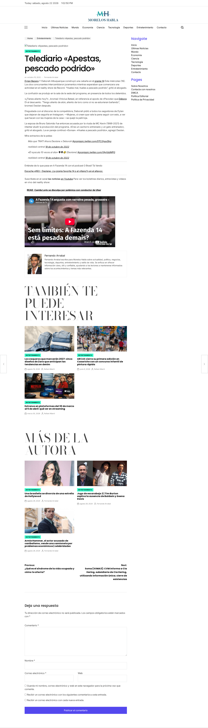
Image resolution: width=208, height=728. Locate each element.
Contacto (162, 27)
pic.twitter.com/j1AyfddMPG (100, 152)
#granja (76, 141)
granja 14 (99, 81)
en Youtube (67, 178)
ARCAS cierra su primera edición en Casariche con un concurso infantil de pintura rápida (100, 361)
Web (80, 673)
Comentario (32, 625)
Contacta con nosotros (143, 89)
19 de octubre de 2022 (57, 146)
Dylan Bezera (32, 81)
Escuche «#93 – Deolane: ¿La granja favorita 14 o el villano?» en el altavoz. (64, 171)
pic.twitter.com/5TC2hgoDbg (96, 141)
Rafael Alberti (49, 369)
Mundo (75, 27)
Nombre (30, 660)
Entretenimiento (145, 27)
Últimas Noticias (59, 27)
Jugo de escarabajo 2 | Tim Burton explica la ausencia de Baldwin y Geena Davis (101, 496)
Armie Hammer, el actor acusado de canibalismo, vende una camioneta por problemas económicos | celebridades (48, 543)
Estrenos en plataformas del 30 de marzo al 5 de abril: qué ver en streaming (49, 407)
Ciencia (101, 27)
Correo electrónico (35, 673)
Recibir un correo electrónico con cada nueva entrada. (55, 700)
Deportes (128, 27)
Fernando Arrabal (51, 77)
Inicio (44, 27)
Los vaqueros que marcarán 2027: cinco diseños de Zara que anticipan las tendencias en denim (48, 361)
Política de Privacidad (142, 99)
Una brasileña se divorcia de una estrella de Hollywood (49, 495)
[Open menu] (26, 27)
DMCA (134, 92)
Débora (123, 98)
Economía (87, 27)
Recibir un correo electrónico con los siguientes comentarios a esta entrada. (67, 694)
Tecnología (114, 27)
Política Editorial (139, 96)
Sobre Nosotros (139, 86)
